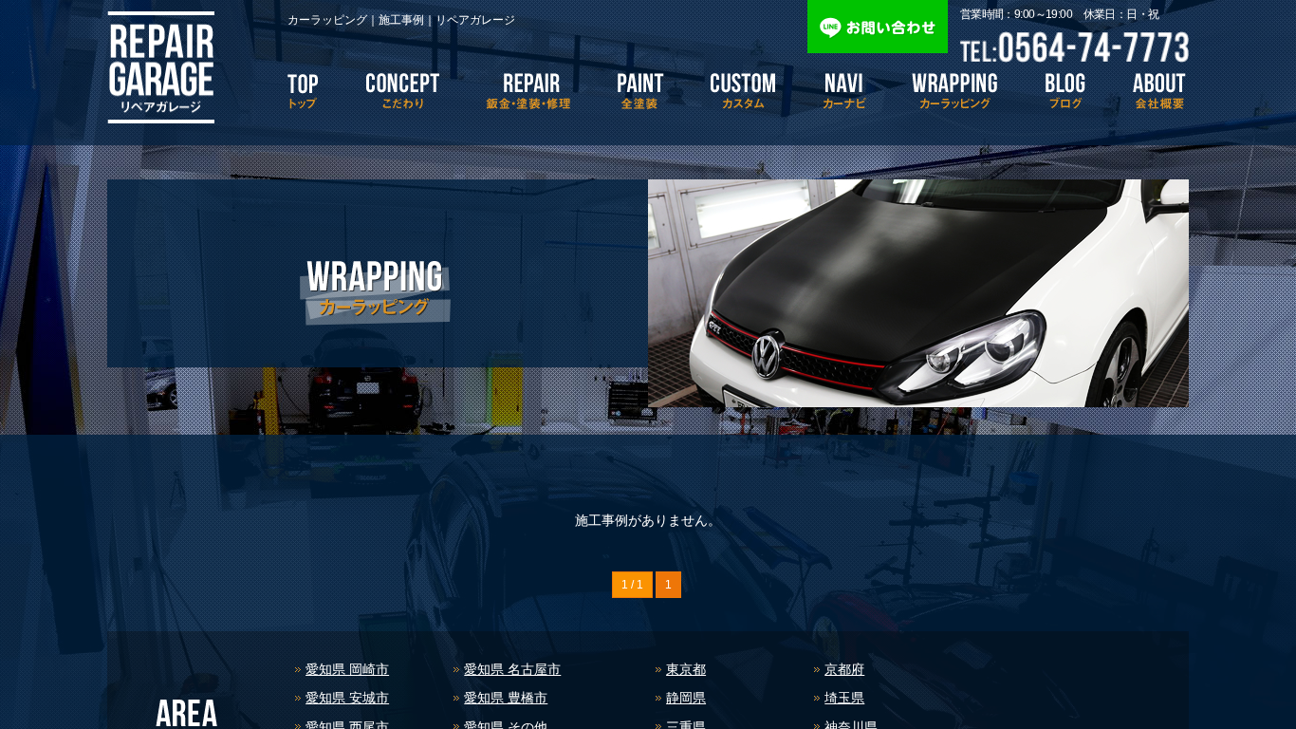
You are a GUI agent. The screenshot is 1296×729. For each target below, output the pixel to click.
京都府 (844, 669)
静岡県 (686, 697)
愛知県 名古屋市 (512, 669)
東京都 (686, 669)
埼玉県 (844, 697)
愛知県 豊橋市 (505, 697)
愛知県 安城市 (347, 697)
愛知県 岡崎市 (347, 669)
